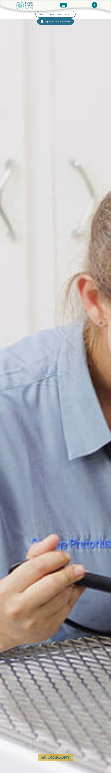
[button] (55, 14)
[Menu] (63, 5)
